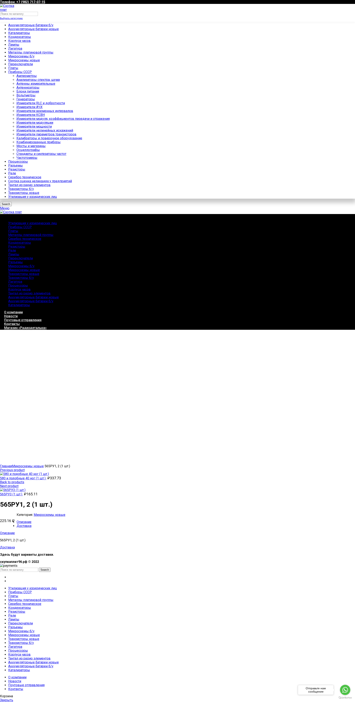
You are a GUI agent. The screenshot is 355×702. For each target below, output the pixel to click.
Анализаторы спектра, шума (38, 80)
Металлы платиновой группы (30, 52)
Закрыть (6, 700)
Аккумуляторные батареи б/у (30, 25)
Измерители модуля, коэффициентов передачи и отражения (63, 119)
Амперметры (26, 76)
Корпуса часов (19, 41)
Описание (24, 522)
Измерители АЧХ (29, 107)
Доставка (24, 526)
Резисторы (16, 169)
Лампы (13, 45)
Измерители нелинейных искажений (44, 130)
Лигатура (15, 48)
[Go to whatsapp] (345, 690)
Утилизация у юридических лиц (32, 197)
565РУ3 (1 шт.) (11, 494)
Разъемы (15, 165)
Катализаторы (19, 33)
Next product (9, 486)
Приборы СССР (20, 72)
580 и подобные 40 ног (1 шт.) (23, 478)
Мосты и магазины (31, 146)
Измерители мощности (34, 126)
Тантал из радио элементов (29, 185)
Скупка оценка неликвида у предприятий (40, 181)
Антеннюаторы (27, 87)
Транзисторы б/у (21, 189)
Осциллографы (28, 150)
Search (6, 204)
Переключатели (20, 64)
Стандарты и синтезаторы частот (41, 154)
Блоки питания (27, 91)
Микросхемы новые (24, 60)
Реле (12, 173)
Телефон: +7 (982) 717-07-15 (22, 2)
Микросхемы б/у (21, 56)
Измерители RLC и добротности (40, 103)
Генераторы (25, 99)
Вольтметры (26, 95)
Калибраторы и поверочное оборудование (49, 138)
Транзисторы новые (23, 193)
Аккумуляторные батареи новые (33, 29)
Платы (13, 68)
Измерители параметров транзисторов (46, 134)
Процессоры (18, 162)
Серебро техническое (24, 177)
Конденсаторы (19, 37)
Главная (6, 466)
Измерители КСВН (30, 115)
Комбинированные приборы (38, 142)
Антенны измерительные (35, 84)
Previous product (12, 470)
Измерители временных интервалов (44, 111)
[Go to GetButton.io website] (345, 697)
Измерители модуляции (34, 123)
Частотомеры (26, 158)
